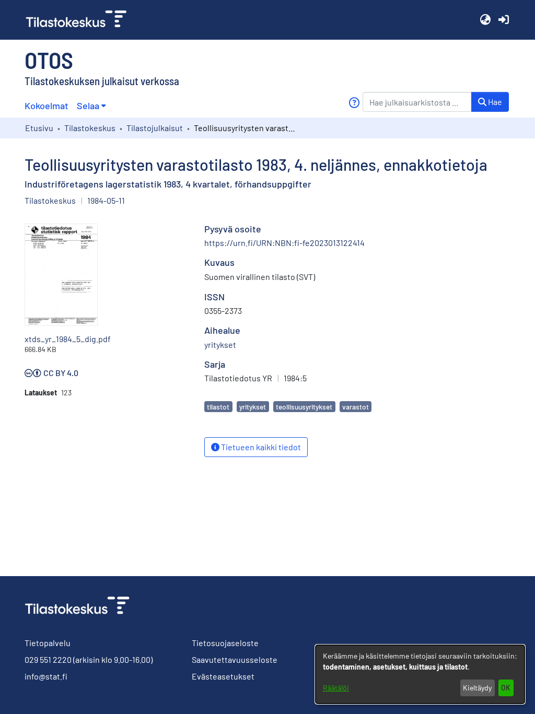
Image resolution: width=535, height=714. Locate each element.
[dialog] (420, 674)
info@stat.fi (46, 676)
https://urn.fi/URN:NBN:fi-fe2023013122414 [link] (284, 243)
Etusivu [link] (39, 128)
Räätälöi (336, 687)
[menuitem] (91, 106)
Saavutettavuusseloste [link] (234, 659)
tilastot (218, 406)
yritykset (252, 406)
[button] (485, 20)
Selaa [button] (88, 105)
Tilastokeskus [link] (89, 128)
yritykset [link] (220, 344)
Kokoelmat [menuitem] (46, 105)
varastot (355, 406)
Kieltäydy (477, 687)
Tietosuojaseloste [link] (225, 643)
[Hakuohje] (353, 102)
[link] (80, 20)
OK (505, 687)
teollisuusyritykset (304, 406)
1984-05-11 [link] (106, 200)
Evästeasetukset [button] (223, 676)
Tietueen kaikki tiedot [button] (260, 447)
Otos (49, 59)
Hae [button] (494, 102)
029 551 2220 (48, 659)
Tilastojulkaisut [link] (154, 128)
